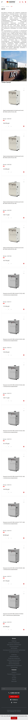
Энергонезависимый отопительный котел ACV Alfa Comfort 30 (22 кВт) (13, 111)
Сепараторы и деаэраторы (14, 658)
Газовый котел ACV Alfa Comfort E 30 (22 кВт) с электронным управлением (14, 294)
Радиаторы (14, 641)
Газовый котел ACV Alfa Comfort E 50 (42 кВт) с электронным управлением (14, 385)
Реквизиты (14, 672)
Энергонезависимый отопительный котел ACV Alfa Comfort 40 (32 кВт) (13, 157)
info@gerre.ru (15, 699)
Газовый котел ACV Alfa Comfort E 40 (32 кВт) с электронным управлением (14, 340)
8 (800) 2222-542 (14, 693)
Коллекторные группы (14, 651)
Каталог (14, 638)
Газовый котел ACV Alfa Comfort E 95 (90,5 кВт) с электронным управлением (13, 614)
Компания (14, 669)
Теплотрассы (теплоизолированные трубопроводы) (14, 650)
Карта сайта (14, 681)
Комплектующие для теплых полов (14, 665)
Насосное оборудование (14, 663)
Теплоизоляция (14, 667)
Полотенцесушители (14, 646)
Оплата (14, 675)
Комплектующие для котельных (14, 660)
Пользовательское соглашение (14, 674)
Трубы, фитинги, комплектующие (14, 644)
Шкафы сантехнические (14, 661)
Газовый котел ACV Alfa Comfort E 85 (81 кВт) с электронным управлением (14, 568)
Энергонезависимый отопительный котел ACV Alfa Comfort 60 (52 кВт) (13, 248)
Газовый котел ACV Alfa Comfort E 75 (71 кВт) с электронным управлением (14, 523)
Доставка (14, 677)
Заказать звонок (14, 696)
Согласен (14, 718)
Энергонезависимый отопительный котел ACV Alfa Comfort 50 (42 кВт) (13, 202)
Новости (14, 679)
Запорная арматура (14, 656)
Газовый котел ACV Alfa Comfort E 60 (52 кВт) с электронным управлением (14, 431)
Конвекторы (14, 654)
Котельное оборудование (14, 642)
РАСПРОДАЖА (14, 648)
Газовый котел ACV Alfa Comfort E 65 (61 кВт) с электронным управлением (14, 477)
